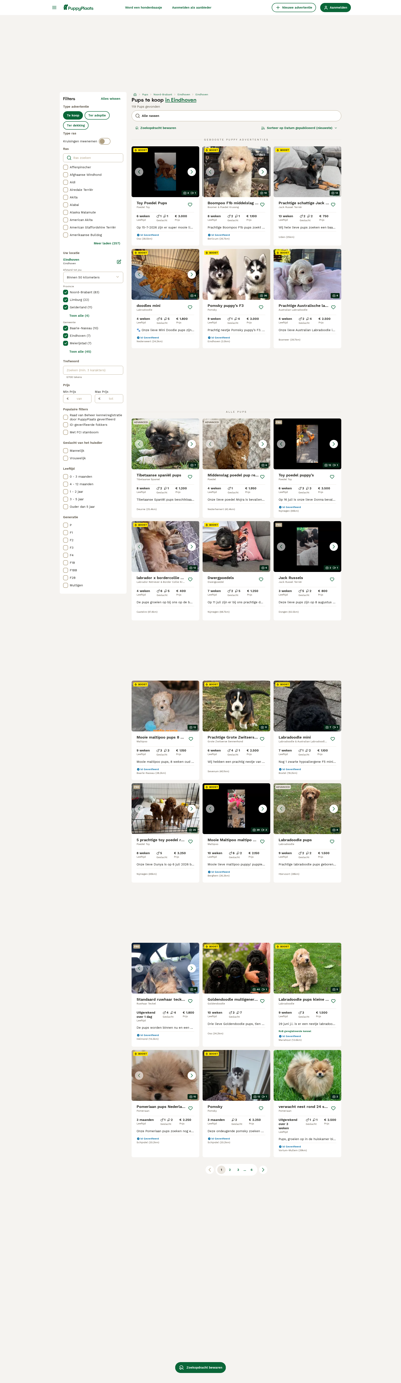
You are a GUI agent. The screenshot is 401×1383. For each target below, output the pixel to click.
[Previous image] (139, 172)
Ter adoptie (97, 115)
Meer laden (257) (107, 243)
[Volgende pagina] (263, 1170)
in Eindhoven (180, 100)
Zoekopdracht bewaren (158, 128)
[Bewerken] (119, 262)
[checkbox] (65, 167)
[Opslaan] (190, 204)
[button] (165, 171)
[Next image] (192, 172)
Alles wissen (110, 99)
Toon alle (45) (80, 351)
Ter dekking (76, 125)
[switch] (104, 141)
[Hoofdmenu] (54, 7)
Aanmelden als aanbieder (191, 7)
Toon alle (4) (79, 316)
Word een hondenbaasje (143, 7)
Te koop (73, 115)
